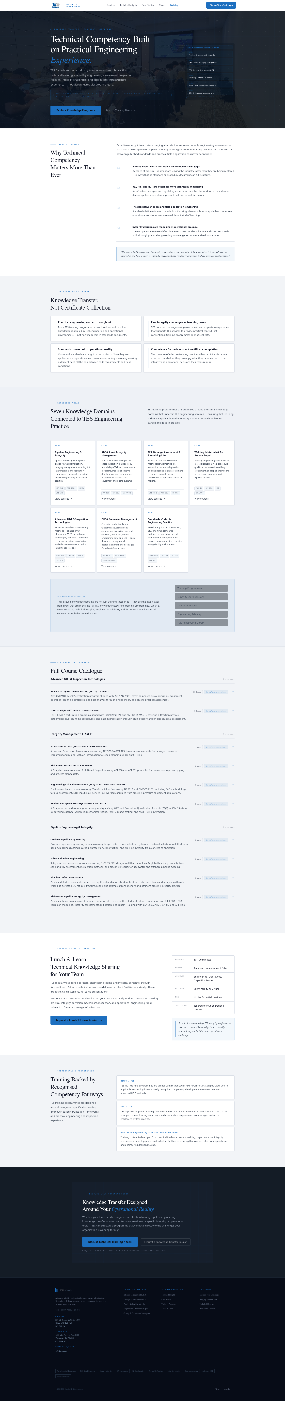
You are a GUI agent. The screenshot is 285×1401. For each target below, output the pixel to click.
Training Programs (168, 1304)
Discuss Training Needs (119, 110)
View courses (62, 498)
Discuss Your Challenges (221, 5)
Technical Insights (128, 5)
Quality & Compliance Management (138, 1313)
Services (110, 5)
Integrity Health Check (208, 1299)
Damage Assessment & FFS (135, 1299)
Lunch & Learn (167, 1309)
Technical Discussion (208, 1304)
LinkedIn (227, 1389)
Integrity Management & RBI (135, 1295)
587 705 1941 (60, 1326)
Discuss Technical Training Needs (110, 1241)
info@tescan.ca (61, 1351)
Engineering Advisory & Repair (136, 1309)
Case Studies (148, 5)
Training (174, 5)
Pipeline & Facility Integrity (134, 1304)
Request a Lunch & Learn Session (76, 1020)
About (162, 5)
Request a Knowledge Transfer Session (165, 1241)
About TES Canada (207, 1309)
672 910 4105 (60, 1341)
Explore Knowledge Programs (75, 110)
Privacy (217, 1389)
